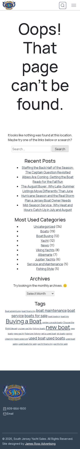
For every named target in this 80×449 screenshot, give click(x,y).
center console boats (52, 322)
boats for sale (36, 315)
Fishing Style (45, 269)
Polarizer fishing (32, 333)
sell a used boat (48, 333)
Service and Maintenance (45, 264)
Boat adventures (13, 311)
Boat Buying (44, 236)
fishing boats (39, 328)
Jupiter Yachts (45, 259)
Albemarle (45, 255)
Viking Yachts (45, 250)
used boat (37, 338)
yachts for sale (60, 344)
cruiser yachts (25, 328)
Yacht (45, 240)
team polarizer (21, 338)
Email (10, 413)
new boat (58, 327)
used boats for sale (27, 344)
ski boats (61, 333)
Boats (44, 231)
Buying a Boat (24, 321)
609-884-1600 (16, 408)
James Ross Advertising (40, 443)
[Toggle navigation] (74, 5)
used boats (55, 338)
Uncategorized (44, 226)
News (45, 245)
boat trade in (54, 316)
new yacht (19, 333)
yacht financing (45, 344)
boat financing (29, 311)
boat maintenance (51, 310)
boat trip (65, 316)
